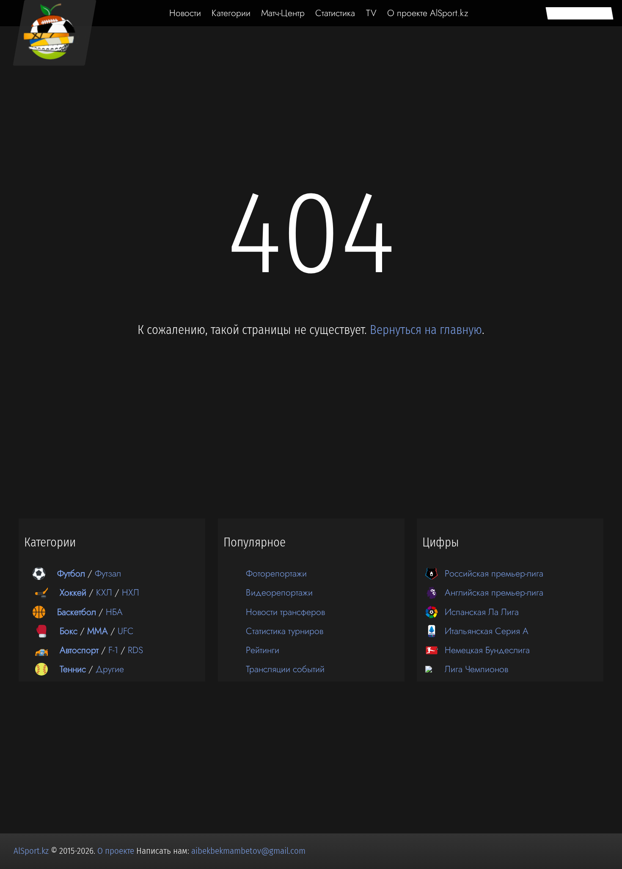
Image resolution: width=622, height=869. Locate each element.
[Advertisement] (311, 73)
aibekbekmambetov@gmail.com (248, 850)
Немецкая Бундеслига (487, 650)
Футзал (108, 573)
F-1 (113, 650)
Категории (231, 12)
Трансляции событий (285, 669)
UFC (126, 630)
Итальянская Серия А (486, 630)
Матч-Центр (283, 12)
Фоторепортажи (276, 573)
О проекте (116, 850)
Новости (185, 12)
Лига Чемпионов (476, 669)
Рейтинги (262, 650)
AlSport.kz (31, 850)
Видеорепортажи (279, 592)
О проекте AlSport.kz (427, 12)
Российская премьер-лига (494, 573)
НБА (114, 611)
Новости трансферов (285, 611)
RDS (135, 650)
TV (371, 12)
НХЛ (130, 592)
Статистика (335, 12)
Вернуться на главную (426, 330)
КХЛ (104, 592)
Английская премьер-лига (494, 592)
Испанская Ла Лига (482, 611)
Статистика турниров (284, 630)
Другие (110, 669)
